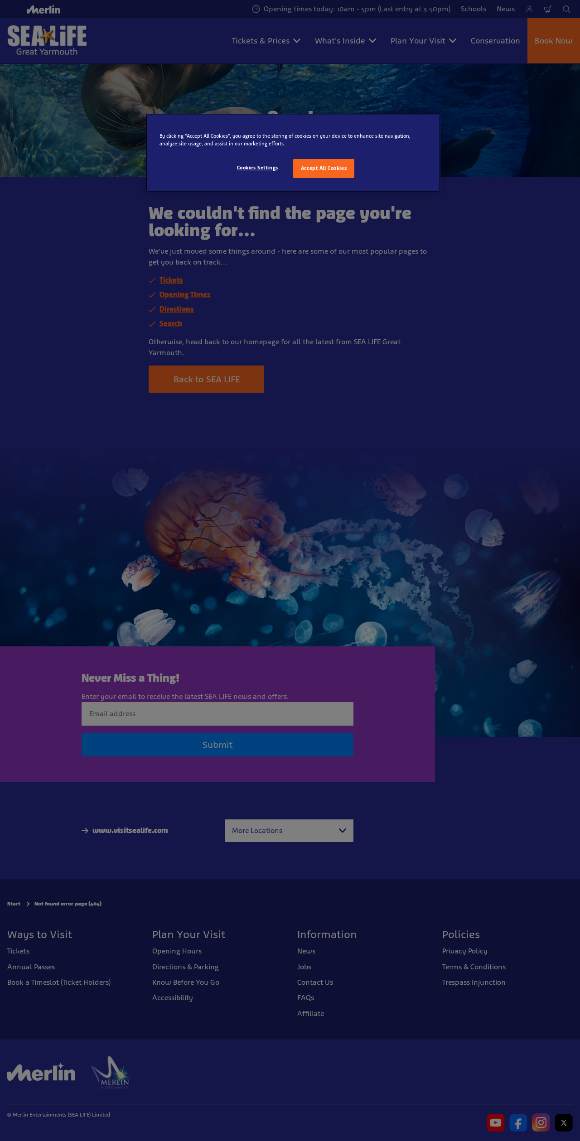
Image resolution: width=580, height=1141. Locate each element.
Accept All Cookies (324, 168)
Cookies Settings (257, 167)
